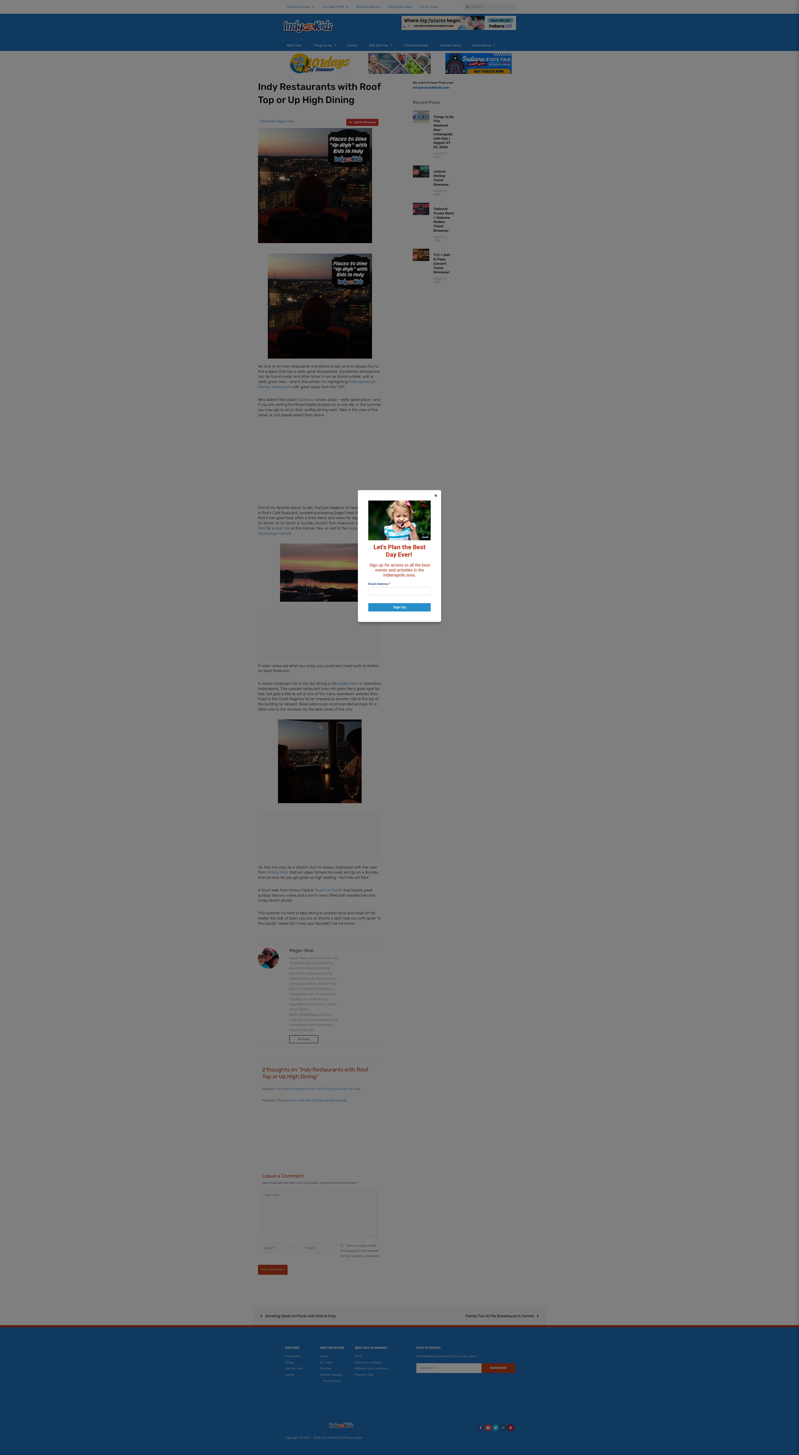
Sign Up (399, 607)
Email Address (379, 583)
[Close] (436, 496)
